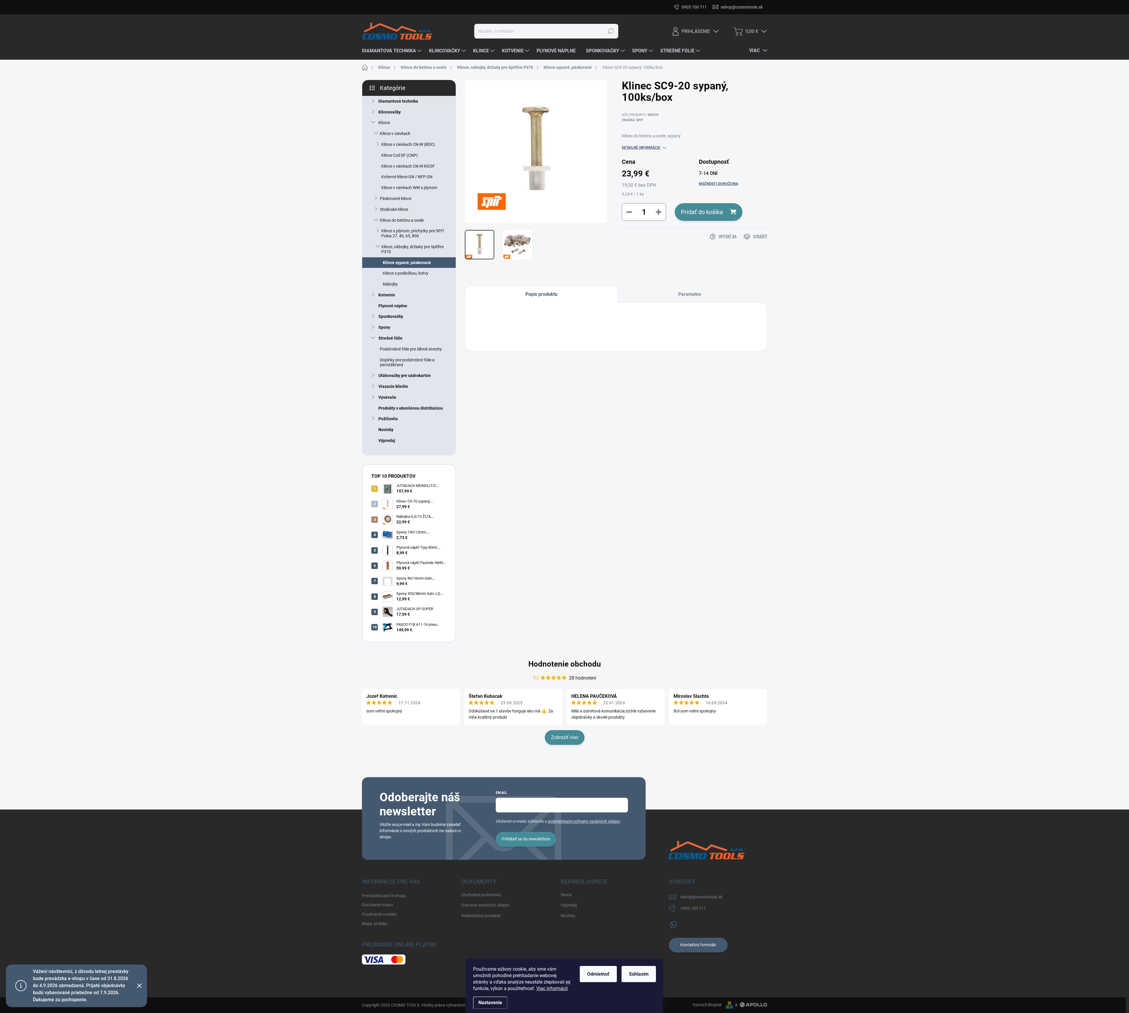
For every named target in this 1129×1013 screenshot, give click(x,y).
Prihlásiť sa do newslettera (526, 839)
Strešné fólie (390, 338)
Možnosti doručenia (718, 184)
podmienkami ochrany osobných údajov (584, 821)
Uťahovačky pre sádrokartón (404, 375)
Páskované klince (395, 198)
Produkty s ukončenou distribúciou (410, 408)
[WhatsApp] (673, 923)
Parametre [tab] (689, 294)
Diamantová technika (398, 101)
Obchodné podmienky (481, 894)
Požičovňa (388, 418)
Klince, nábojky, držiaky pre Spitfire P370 (412, 249)
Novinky (385, 429)
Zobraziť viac (564, 737)
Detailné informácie (641, 148)
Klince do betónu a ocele (402, 220)
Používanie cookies (472, 7)
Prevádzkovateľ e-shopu (384, 7)
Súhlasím (639, 974)
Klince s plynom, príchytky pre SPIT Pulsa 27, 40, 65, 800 (412, 233)
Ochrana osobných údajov (485, 905)
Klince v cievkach (395, 133)
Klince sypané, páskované (407, 262)
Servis (566, 894)
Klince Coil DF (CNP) (399, 155)
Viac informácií (552, 988)
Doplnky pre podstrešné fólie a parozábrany (407, 362)
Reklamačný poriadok (481, 915)
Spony (384, 327)
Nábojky (390, 284)
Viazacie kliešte (393, 386)
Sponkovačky (390, 316)
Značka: (632, 120)
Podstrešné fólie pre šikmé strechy (411, 349)
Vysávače (387, 397)
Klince (384, 122)
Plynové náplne (392, 305)
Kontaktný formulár (698, 944)
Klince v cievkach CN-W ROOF (408, 166)
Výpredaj (386, 440)
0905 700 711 (693, 908)
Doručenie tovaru (430, 7)
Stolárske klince (394, 209)
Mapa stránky (511, 7)
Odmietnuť (598, 974)
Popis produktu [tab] (541, 294)
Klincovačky (389, 112)
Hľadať (610, 31)
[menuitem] (392, 51)
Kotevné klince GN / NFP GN (406, 176)
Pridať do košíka (702, 212)
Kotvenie (386, 295)
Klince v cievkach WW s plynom (409, 187)
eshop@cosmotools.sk (701, 896)
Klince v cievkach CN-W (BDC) (408, 144)
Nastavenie (490, 1002)
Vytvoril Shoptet (707, 1004)
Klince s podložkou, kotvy (405, 273)
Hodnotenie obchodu (564, 664)
